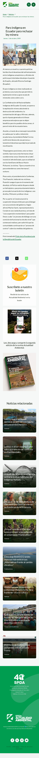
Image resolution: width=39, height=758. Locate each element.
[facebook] (12, 740)
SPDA (17, 746)
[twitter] (17, 740)
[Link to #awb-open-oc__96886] (29, 5)
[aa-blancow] (19, 715)
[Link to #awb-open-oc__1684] (33, 5)
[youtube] (26, 740)
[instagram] (22, 740)
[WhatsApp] (26, 258)
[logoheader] (11, 3)
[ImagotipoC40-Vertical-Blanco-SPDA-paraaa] (19, 674)
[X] (17, 258)
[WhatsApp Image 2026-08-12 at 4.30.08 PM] (19, 354)
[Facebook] (7, 258)
